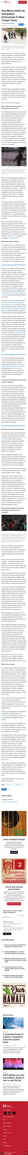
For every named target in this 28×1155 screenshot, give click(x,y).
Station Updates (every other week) (12, 923)
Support (5, 1142)
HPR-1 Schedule (7, 1123)
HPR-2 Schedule (7, 1126)
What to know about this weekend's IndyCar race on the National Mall (13, 976)
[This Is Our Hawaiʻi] (14, 995)
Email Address (7, 917)
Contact (5, 1129)
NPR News (8, 784)
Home (4, 1119)
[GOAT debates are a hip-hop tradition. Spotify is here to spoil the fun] (13, 1064)
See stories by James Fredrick (9, 802)
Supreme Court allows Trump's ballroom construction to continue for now (15, 945)
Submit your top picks (14, 904)
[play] (2, 1153)
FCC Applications (7, 1145)
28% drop (4, 439)
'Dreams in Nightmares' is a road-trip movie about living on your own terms (14, 952)
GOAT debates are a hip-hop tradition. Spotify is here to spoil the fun (14, 1078)
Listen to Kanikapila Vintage (14, 839)
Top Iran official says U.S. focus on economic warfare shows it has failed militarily (14, 968)
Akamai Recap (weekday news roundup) (13, 928)
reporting (14, 236)
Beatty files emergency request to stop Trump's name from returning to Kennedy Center (15, 960)
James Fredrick (10, 23)
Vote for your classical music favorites (14, 888)
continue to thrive (13, 238)
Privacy (4, 1136)
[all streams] (26, 1153)
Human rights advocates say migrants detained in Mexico (13, 309)
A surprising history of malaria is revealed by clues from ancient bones (13, 1038)
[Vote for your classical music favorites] (14, 871)
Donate (23, 2)
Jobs (4, 1139)
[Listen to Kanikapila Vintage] (14, 823)
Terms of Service (7, 1132)
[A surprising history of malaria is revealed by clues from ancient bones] (13, 1023)
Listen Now (14, 852)
